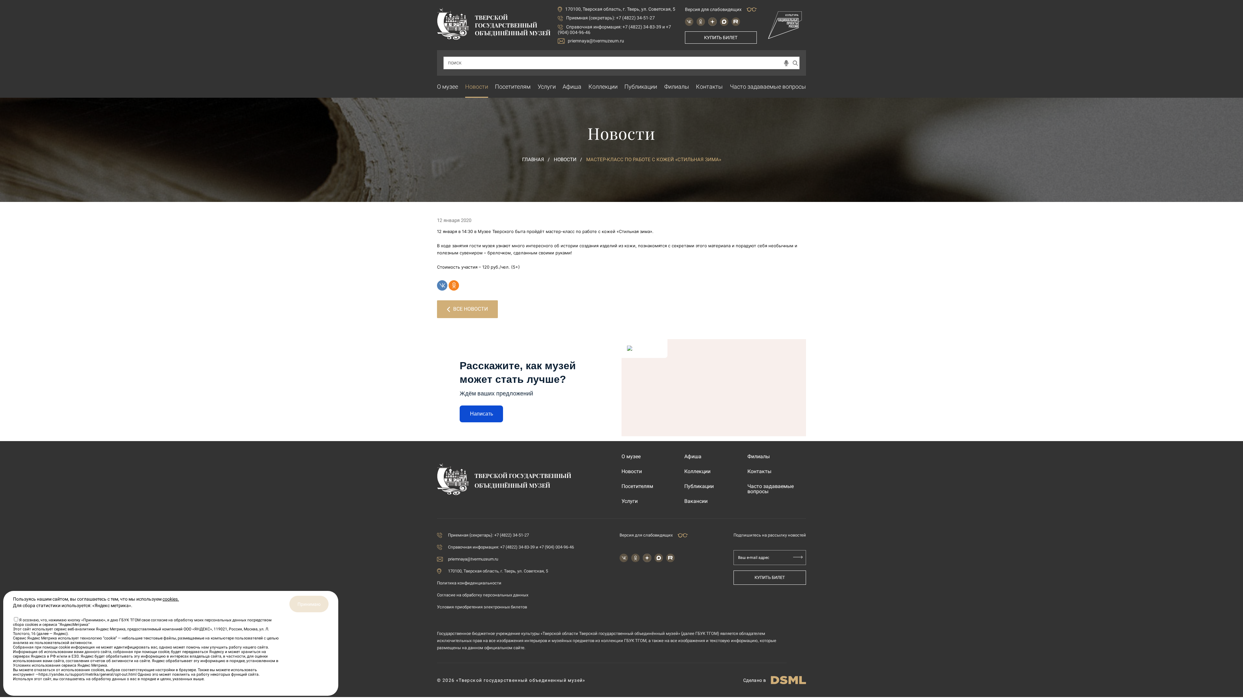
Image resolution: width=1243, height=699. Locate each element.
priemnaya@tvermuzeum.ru (596, 40)
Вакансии (696, 501)
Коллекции (603, 86)
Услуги (547, 86)
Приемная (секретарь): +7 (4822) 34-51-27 (610, 17)
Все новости (470, 309)
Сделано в (754, 680)
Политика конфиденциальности (469, 583)
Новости (476, 86)
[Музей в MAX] (724, 21)
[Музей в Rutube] (736, 21)
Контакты (709, 86)
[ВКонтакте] (442, 285)
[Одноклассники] (454, 285)
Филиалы (676, 86)
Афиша (572, 86)
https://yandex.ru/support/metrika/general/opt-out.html (88, 674)
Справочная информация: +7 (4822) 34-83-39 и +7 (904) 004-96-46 (511, 547)
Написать (481, 413)
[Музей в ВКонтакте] (689, 21)
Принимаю (308, 604)
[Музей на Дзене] (712, 21)
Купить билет (720, 37)
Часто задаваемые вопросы (768, 86)
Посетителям (513, 86)
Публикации (640, 86)
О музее (447, 86)
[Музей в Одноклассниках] (701, 21)
